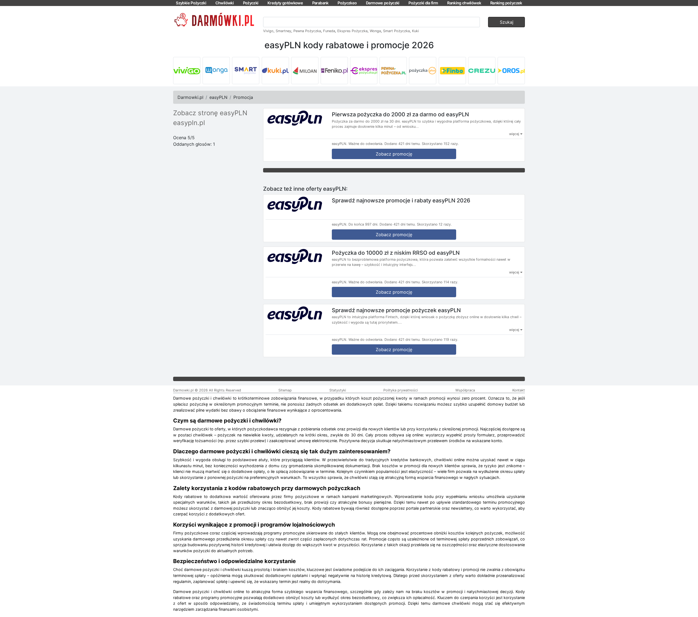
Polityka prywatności (400, 390)
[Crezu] (481, 70)
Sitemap (285, 390)
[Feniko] (334, 70)
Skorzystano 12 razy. (434, 224)
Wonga (375, 31)
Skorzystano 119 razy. (440, 340)
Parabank (320, 3)
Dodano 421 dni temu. (402, 144)
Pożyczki (250, 3)
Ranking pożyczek (506, 3)
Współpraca (465, 390)
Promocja (243, 97)
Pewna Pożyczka (307, 31)
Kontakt (518, 390)
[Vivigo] (186, 70)
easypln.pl (189, 123)
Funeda (329, 31)
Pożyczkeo (347, 3)
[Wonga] (216, 70)
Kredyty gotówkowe (285, 3)
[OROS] (511, 70)
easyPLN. (339, 144)
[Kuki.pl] (275, 70)
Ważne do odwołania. (365, 144)
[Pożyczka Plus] (422, 70)
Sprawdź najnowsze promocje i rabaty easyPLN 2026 (401, 200)
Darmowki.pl (190, 97)
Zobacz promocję (394, 154)
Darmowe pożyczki (382, 3)
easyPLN (218, 97)
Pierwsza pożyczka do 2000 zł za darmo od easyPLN (400, 114)
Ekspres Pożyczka (352, 31)
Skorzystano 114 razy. (440, 282)
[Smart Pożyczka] (245, 70)
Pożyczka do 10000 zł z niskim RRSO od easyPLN (396, 252)
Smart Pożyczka (396, 31)
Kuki (415, 31)
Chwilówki (224, 3)
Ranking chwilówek (464, 3)
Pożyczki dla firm (423, 3)
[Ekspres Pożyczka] (363, 70)
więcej (514, 134)
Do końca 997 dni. (363, 224)
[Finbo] (452, 70)
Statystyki (337, 390)
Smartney (283, 31)
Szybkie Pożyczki (191, 3)
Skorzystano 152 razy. (440, 144)
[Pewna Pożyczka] (393, 70)
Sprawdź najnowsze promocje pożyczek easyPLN (396, 310)
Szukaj (506, 22)
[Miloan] (304, 70)
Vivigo (268, 31)
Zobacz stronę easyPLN (210, 113)
